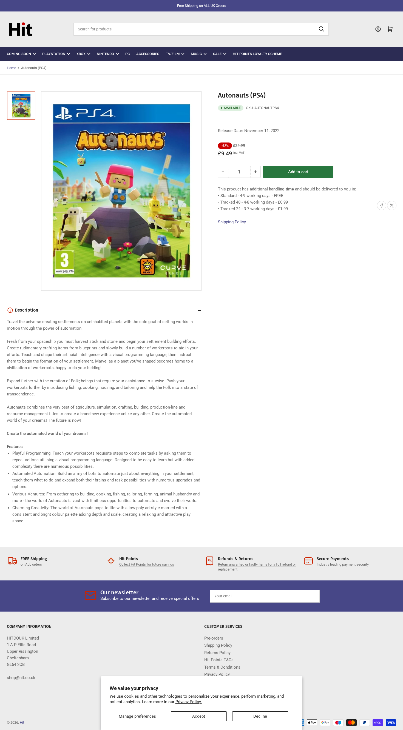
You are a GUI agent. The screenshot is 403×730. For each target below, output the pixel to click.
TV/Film (173, 54)
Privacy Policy (217, 674)
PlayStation (53, 54)
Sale (217, 54)
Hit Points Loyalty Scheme (257, 54)
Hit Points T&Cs (219, 659)
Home (11, 68)
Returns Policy (217, 652)
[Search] (322, 29)
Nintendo (105, 54)
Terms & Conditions (222, 667)
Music (196, 54)
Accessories (147, 54)
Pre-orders (213, 638)
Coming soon (19, 54)
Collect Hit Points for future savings (146, 564)
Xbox (81, 54)
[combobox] (200, 29)
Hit (22, 722)
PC (127, 54)
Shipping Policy (232, 221)
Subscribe (303, 596)
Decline (260, 716)
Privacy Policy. (188, 701)
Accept (198, 716)
